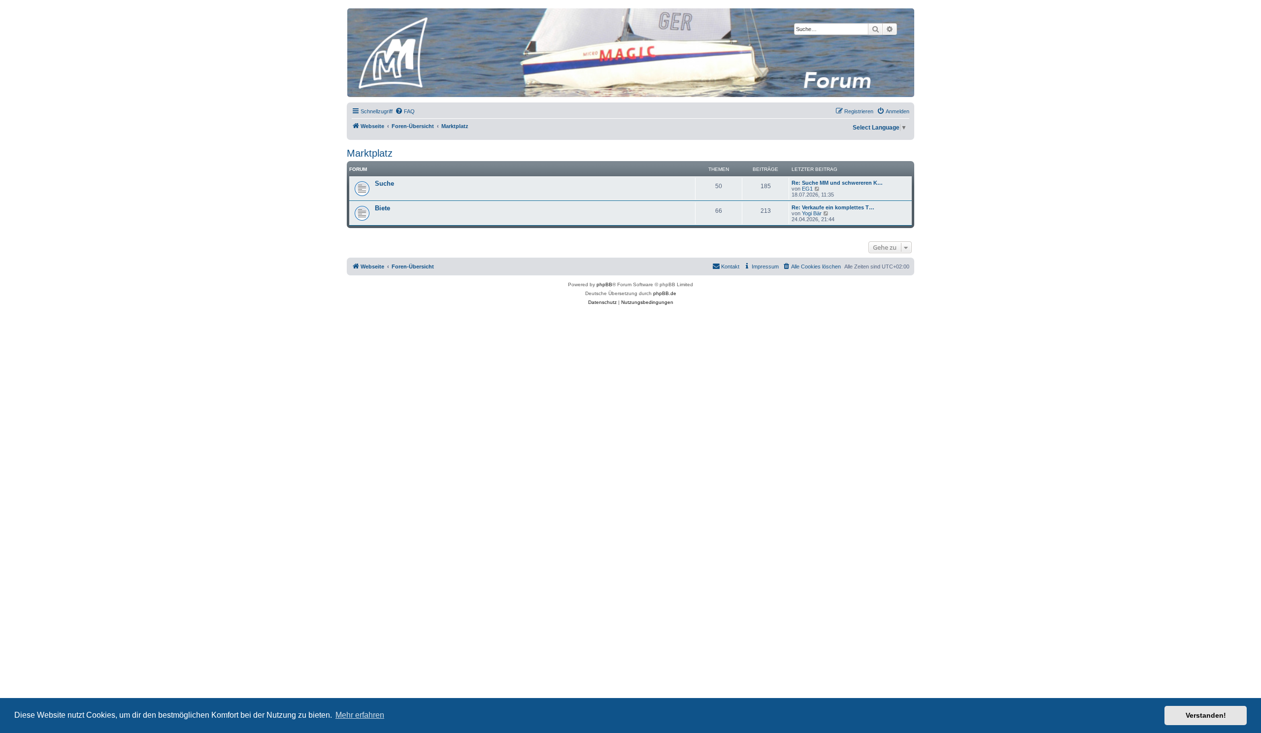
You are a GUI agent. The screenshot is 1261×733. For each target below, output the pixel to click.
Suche (384, 183)
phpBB (604, 284)
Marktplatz (370, 153)
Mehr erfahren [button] (359, 715)
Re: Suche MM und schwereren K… (837, 183)
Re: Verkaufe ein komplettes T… (833, 207)
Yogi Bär (812, 213)
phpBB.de (664, 293)
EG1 (807, 189)
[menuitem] (405, 111)
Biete (382, 208)
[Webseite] (630, 52)
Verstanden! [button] (1206, 715)
